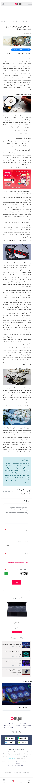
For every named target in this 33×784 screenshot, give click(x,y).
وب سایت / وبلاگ (23, 541)
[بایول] (17, 179)
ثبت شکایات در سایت (22, 725)
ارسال (16, 582)
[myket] (10, 742)
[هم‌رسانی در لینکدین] (11, 492)
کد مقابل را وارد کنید (22, 569)
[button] (29, 697)
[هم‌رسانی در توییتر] (6, 492)
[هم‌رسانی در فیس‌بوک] (3, 492)
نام (27, 518)
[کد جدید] (6, 573)
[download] (23, 742)
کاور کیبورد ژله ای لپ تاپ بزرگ (17, 622)
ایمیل (26, 530)
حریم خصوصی (7, 727)
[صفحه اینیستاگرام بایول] (16, 732)
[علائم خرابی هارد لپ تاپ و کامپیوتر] (16, 719)
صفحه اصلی (28, 21)
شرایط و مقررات (7, 723)
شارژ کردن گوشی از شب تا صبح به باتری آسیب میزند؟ (11, 671)
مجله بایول (24, 494)
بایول (22, 727)
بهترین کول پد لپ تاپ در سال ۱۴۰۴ (12, 652)
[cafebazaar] (10, 738)
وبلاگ (23, 21)
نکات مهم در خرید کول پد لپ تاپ (11, 644)
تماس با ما (7, 725)
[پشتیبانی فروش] (13, 732)
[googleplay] (23, 738)
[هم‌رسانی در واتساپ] (14, 492)
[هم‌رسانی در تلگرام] (9, 492)
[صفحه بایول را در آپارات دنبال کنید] (20, 732)
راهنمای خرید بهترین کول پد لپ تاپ (12, 662)
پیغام (26, 553)
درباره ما (22, 723)
